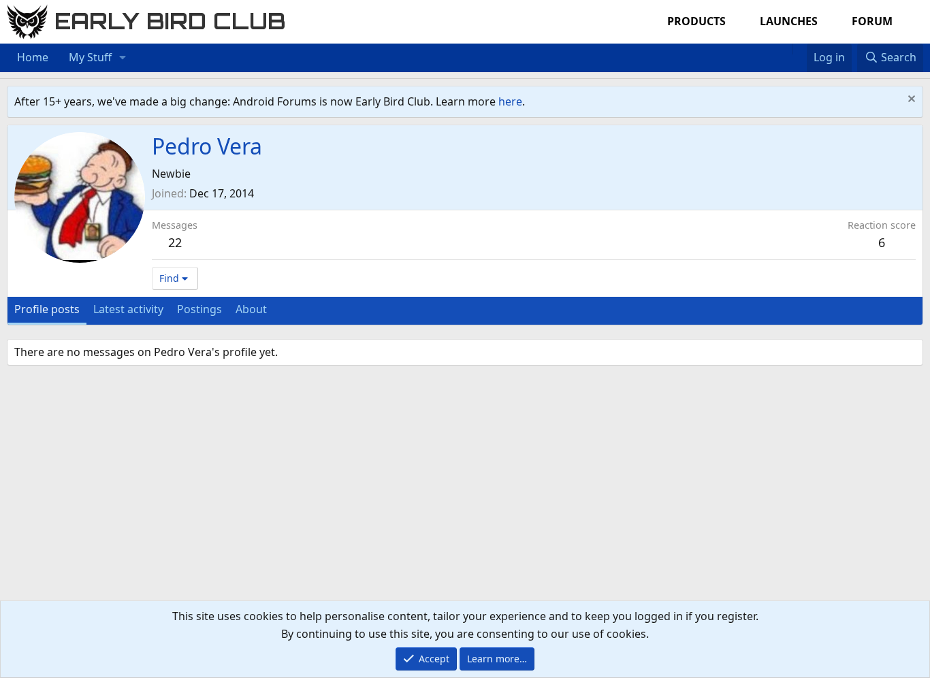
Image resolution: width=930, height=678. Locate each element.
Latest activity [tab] (128, 309)
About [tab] (251, 309)
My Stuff (90, 57)
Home (32, 57)
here (510, 101)
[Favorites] (799, 49)
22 (175, 242)
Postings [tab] (199, 309)
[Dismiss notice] (910, 100)
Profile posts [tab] (47, 309)
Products (696, 21)
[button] (123, 58)
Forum (872, 21)
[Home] (785, 49)
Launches (789, 21)
